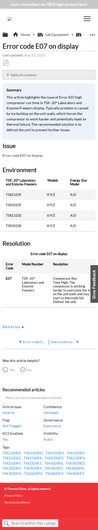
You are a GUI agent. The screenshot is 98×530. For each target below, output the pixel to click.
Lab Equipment (56, 34)
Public (48, 439)
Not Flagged (12, 426)
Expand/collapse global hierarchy (8, 35)
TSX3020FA (75, 468)
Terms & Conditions (17, 502)
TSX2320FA (33, 458)
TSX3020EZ (53, 468)
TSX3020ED (75, 463)
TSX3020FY (54, 474)
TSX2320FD (54, 458)
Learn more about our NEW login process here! (49, 4)
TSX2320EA (12, 453)
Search (6, 523)
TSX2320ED (33, 453)
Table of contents (23, 75)
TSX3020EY (33, 468)
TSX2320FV (75, 458)
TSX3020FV (33, 474)
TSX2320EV (54, 453)
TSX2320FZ (32, 463)
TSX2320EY (76, 453)
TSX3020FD (12, 474)
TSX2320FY (12, 463)
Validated (50, 413)
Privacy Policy (13, 495)
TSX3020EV (12, 468)
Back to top (11, 327)
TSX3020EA (53, 463)
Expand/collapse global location (92, 33)
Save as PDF (6, 63)
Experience (52, 426)
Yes (12, 370)
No (29, 370)
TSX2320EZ (12, 458)
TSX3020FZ (75, 474)
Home (25, 34)
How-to (9, 413)
